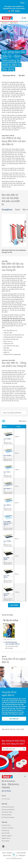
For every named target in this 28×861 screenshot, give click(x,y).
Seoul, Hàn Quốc (6, 833)
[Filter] (3, 421)
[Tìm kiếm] (22, 18)
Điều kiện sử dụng (11, 852)
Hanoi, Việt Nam (5, 840)
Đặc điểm (22, 75)
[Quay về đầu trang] (25, 776)
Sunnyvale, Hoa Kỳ (6, 825)
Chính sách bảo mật (21, 852)
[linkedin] (3, 847)
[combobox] (12, 749)
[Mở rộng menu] (25, 18)
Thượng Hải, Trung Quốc (7, 827)
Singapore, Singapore (7, 835)
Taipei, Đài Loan (5, 830)
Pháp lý (4, 852)
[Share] (4, 441)
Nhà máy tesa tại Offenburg (8, 809)
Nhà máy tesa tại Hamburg (8, 806)
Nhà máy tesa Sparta (6, 814)
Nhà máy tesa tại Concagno (8, 817)
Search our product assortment (12, 412)
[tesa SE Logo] (7, 18)
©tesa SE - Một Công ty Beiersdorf (14, 858)
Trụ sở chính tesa (6, 798)
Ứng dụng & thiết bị (9, 75)
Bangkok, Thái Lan (6, 838)
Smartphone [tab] (7, 209)
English (17, 11)
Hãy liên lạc (14, 719)
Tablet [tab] (17, 209)
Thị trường (4, 22)
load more (14, 605)
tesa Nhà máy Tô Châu (7, 812)
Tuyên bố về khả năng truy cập (10, 855)
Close (22, 3)
